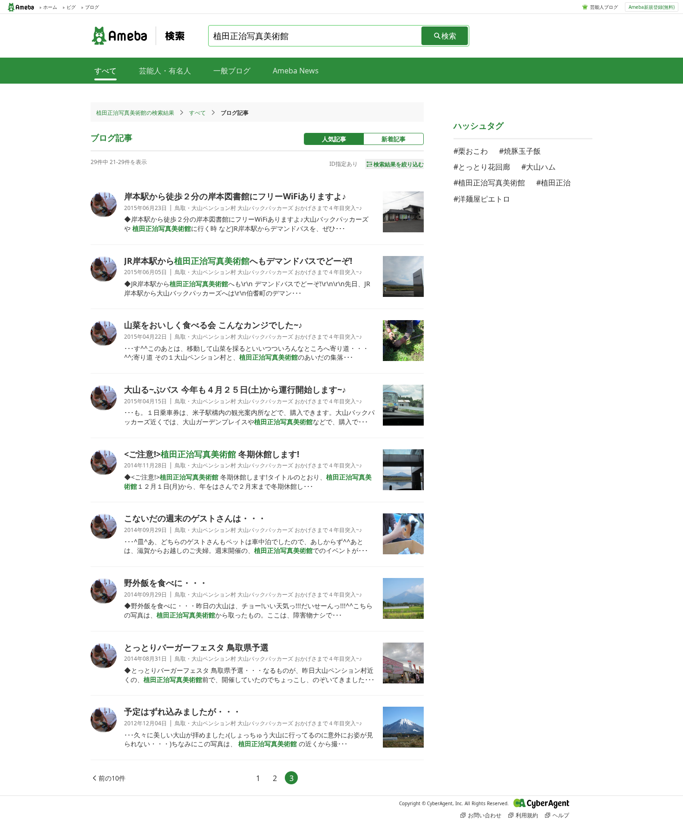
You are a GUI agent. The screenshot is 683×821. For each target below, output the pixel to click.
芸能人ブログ (604, 7)
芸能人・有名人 (165, 71)
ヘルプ (560, 815)
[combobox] (315, 35)
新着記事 (393, 139)
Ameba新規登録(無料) (652, 7)
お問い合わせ (484, 815)
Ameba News (296, 71)
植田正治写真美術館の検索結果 (135, 113)
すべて (197, 113)
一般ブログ (231, 71)
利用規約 (527, 815)
